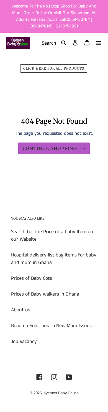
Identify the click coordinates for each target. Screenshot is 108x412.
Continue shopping (50, 148)
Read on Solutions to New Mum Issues (51, 325)
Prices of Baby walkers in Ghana (45, 294)
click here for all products (53, 68)
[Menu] (98, 42)
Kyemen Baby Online (61, 393)
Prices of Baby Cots (31, 278)
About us (20, 310)
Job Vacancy (24, 341)
